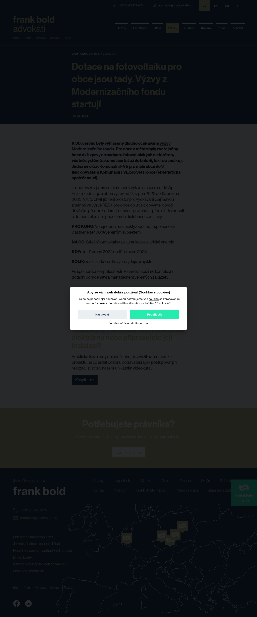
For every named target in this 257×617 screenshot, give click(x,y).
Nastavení (102, 314)
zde (145, 323)
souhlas (154, 298)
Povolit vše (154, 314)
